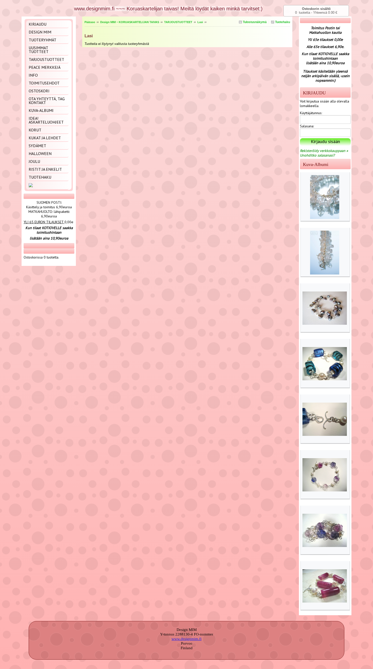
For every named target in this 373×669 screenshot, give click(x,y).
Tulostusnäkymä (254, 22)
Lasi (200, 22)
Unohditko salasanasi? (317, 155)
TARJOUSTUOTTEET (178, 22)
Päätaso (89, 22)
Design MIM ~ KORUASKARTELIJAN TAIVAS (129, 22)
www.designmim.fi (186, 639)
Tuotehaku (282, 22)
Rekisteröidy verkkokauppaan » (324, 150)
